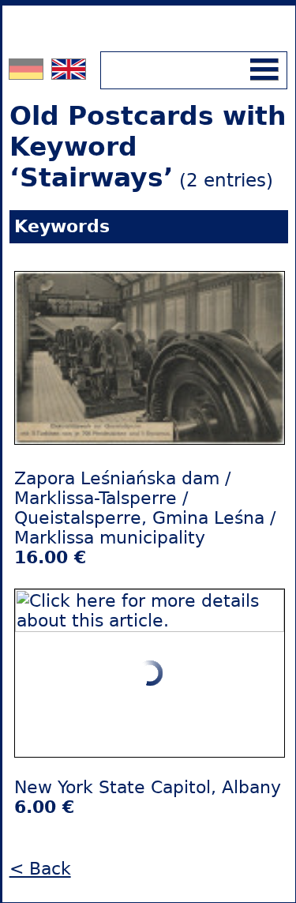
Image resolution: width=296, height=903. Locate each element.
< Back (40, 869)
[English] (68, 73)
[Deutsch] (28, 73)
